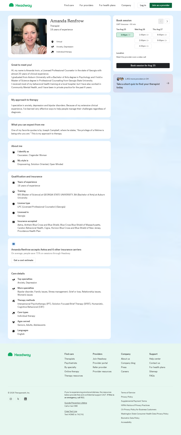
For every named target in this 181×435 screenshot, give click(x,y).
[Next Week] (167, 21)
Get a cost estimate (23, 260)
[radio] (124, 35)
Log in (143, 5)
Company (126, 5)
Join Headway (99, 358)
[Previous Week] (160, 21)
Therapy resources (73, 375)
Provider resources (102, 371)
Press (123, 367)
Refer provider (100, 367)
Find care (69, 5)
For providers (86, 5)
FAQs (152, 375)
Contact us (154, 363)
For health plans (107, 5)
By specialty (70, 367)
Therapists (69, 358)
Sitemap (153, 371)
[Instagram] (11, 399)
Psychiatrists (70, 363)
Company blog (128, 363)
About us (125, 358)
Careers (125, 371)
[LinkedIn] (25, 399)
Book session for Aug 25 (143, 65)
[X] (18, 399)
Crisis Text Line (70, 411)
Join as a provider (161, 5)
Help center (155, 358)
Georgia (21, 215)
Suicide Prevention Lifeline (75, 403)
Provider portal (100, 363)
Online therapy (71, 371)
